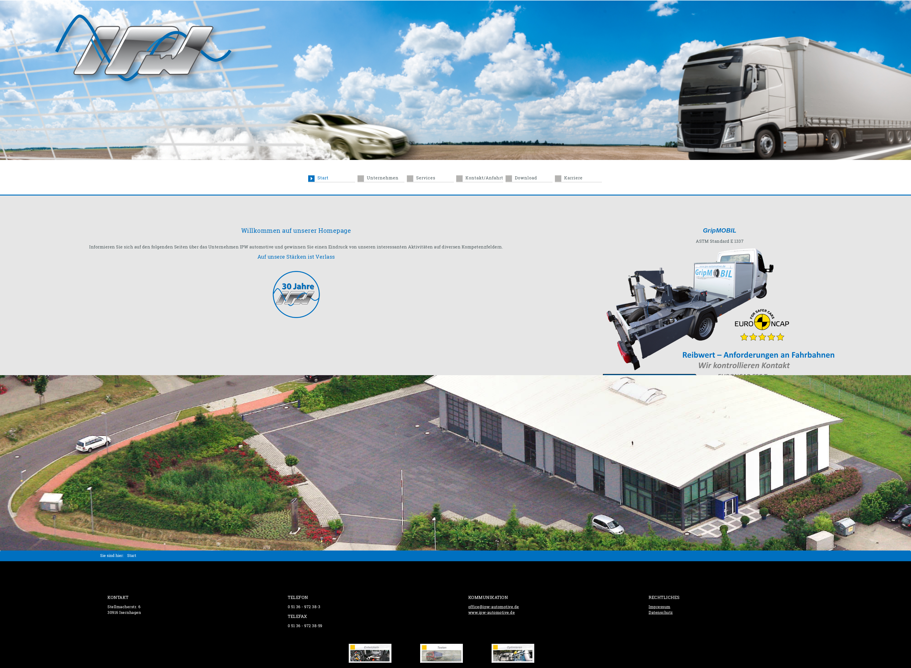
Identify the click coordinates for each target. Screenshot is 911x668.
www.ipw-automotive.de (491, 612)
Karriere (573, 178)
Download (526, 178)
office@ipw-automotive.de (493, 606)
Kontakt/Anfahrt (484, 178)
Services (425, 178)
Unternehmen (383, 178)
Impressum (659, 606)
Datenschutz (661, 612)
